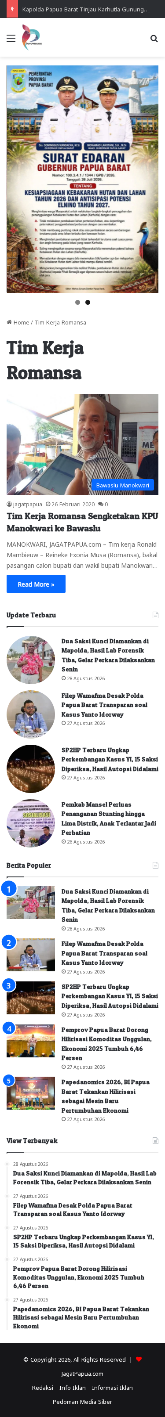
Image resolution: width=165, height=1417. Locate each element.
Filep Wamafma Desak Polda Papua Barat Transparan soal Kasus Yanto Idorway (104, 705)
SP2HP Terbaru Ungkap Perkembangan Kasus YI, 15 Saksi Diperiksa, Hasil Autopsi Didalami (110, 759)
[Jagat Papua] (32, 37)
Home (20, 321)
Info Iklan (72, 1387)
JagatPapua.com (82, 1373)
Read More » (36, 583)
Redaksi (42, 1387)
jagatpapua (27, 504)
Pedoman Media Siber (82, 1401)
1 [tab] (77, 302)
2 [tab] (87, 302)
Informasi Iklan (112, 1387)
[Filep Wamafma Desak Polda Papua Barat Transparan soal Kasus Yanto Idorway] (31, 714)
